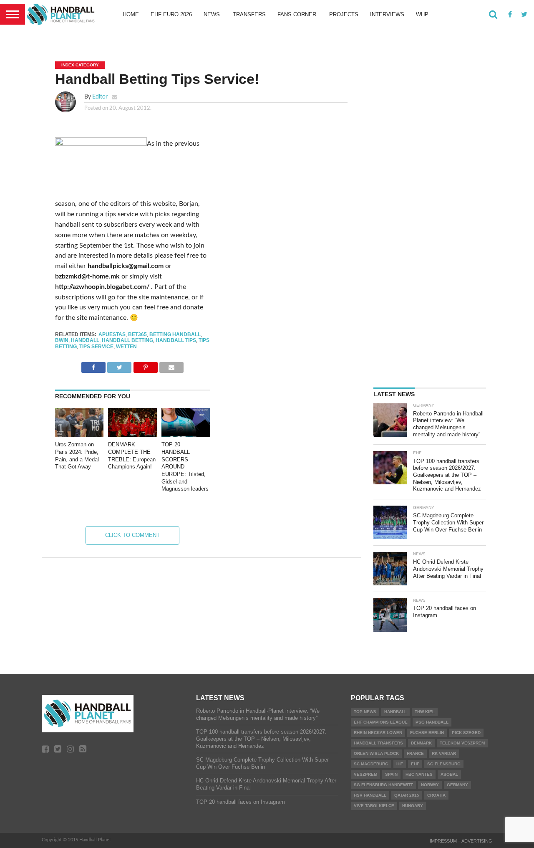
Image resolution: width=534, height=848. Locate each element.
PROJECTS (343, 14)
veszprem (365, 774)
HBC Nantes (419, 774)
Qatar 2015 (406, 795)
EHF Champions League (381, 722)
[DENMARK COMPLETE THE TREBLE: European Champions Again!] (132, 434)
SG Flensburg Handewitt (383, 784)
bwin (61, 340)
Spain (391, 774)
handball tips (176, 340)
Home (131, 14)
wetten (126, 346)
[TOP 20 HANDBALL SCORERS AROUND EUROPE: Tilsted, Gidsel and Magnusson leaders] (185, 434)
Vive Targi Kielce (374, 805)
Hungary (412, 805)
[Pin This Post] (145, 365)
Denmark (421, 743)
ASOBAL (449, 774)
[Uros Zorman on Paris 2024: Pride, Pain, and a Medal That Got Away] (79, 434)
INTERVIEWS (387, 14)
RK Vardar (444, 753)
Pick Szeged (466, 732)
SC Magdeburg (371, 764)
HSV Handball (370, 795)
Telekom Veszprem (462, 743)
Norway (430, 784)
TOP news (365, 711)
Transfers (249, 14)
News (212, 14)
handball (85, 340)
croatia (436, 795)
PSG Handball (432, 722)
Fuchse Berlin (427, 732)
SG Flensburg (444, 764)
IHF (399, 764)
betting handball (175, 334)
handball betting (127, 340)
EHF (415, 764)
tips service (96, 346)
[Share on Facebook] (93, 365)
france (415, 753)
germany (457, 784)
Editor (100, 97)
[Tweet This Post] (119, 365)
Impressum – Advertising (461, 840)
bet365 (137, 334)
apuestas (112, 334)
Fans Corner (296, 14)
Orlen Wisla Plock (376, 753)
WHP (422, 14)
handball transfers (378, 743)
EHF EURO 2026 (171, 14)
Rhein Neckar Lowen (378, 732)
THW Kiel (425, 711)
